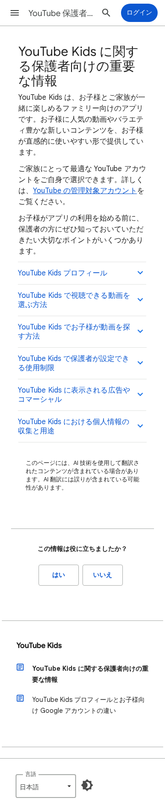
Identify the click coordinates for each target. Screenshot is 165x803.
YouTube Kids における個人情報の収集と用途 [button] (73, 426)
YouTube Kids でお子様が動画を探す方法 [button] (74, 332)
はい (58, 575)
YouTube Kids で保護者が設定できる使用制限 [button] (73, 363)
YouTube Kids (39, 645)
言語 (30, 774)
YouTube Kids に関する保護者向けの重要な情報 (90, 674)
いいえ (102, 575)
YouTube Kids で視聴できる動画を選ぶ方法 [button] (74, 300)
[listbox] (46, 786)
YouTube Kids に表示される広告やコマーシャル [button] (74, 395)
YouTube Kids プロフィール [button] (62, 273)
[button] (15, 13)
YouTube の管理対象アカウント (85, 190)
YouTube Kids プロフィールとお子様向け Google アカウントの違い (88, 705)
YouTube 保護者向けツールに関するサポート (62, 13)
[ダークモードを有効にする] (87, 785)
